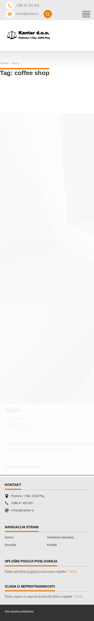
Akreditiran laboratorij (60, 537)
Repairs (24, 426)
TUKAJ (72, 572)
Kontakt (52, 545)
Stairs (12, 410)
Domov (9, 537)
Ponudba (10, 545)
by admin (36, 419)
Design (9, 426)
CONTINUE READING (22, 467)
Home (5, 63)
